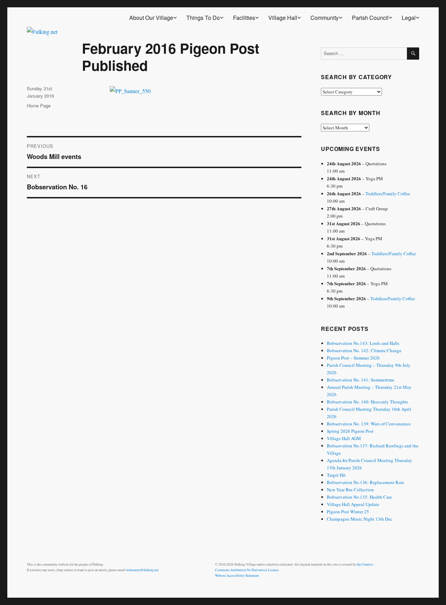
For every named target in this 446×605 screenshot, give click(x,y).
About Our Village (151, 18)
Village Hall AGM (344, 438)
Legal (409, 18)
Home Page (39, 105)
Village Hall (282, 18)
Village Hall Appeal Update (353, 504)
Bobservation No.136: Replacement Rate (365, 482)
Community (324, 18)
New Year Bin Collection (350, 489)
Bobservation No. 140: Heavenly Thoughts (367, 402)
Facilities (244, 18)
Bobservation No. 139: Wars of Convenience (369, 424)
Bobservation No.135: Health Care (359, 497)
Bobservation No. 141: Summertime (360, 380)
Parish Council (370, 18)
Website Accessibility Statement (237, 575)
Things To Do (203, 18)
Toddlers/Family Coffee (388, 193)
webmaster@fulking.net (142, 570)
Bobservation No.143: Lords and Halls (363, 343)
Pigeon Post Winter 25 (348, 511)
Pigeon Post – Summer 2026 (353, 358)
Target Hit (336, 475)
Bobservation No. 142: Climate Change (364, 350)
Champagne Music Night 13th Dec (359, 519)
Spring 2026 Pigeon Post (350, 431)
